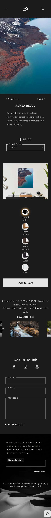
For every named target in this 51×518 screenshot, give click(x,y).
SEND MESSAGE (14, 424)
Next (40, 99)
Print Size (15, 144)
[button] (7, 9)
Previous (13, 99)
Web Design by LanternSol (25, 486)
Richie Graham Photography (29, 483)
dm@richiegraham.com (15, 308)
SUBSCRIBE (39, 471)
